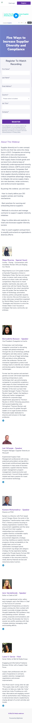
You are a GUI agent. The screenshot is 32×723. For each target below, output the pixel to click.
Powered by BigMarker (16, 718)
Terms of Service (6, 132)
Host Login (12, 3)
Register (23, 3)
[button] (16, 15)
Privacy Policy (16, 132)
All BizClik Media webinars (16, 713)
